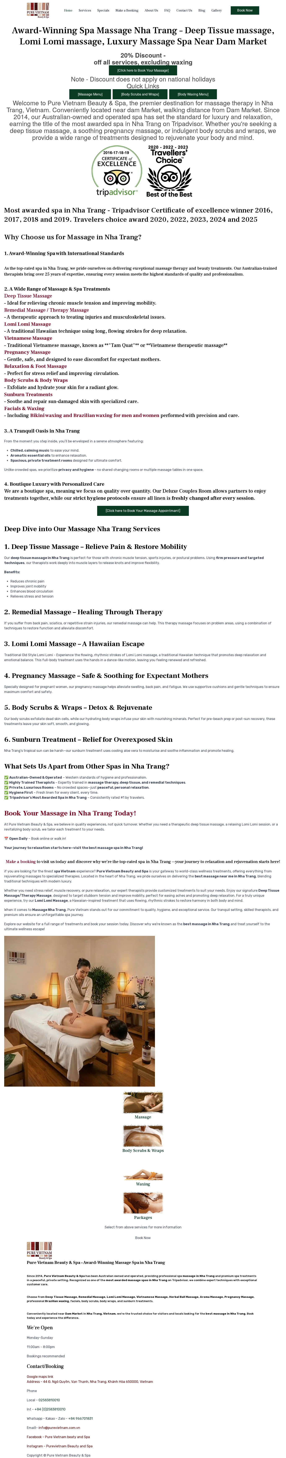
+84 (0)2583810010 (50, 1409)
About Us (151, 10)
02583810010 (49, 1400)
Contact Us (184, 10)
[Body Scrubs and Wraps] (140, 94)
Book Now (245, 10)
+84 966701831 (80, 1419)
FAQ (167, 10)
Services (85, 10)
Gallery (216, 10)
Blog (201, 10)
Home (68, 10)
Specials (103, 10)
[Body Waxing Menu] (193, 94)
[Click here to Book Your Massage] (143, 70)
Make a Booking (127, 10)
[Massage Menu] (90, 94)
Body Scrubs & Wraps (143, 1150)
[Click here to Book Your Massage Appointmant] (143, 511)
